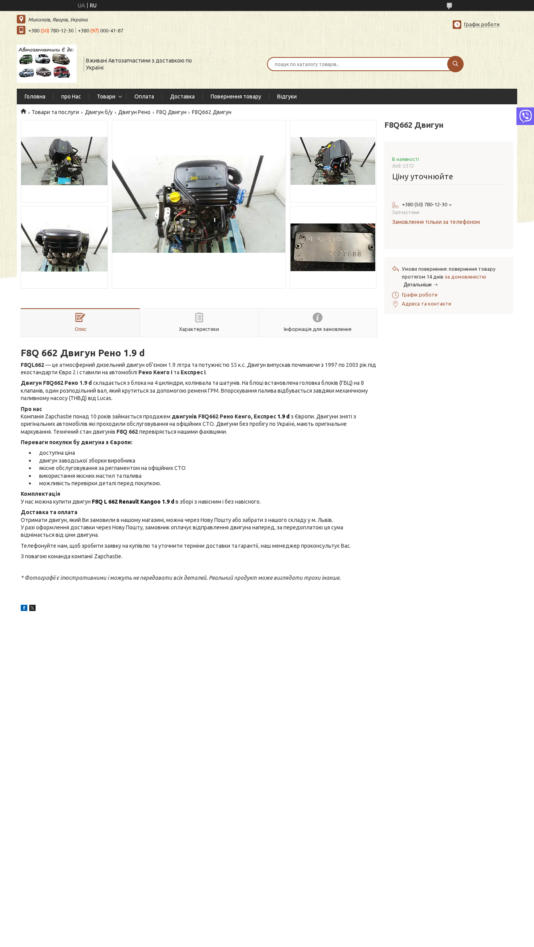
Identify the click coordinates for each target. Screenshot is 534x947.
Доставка (182, 96)
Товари (106, 96)
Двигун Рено (134, 112)
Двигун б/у (99, 112)
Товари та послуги (55, 112)
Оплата (144, 96)
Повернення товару (236, 96)
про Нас (71, 96)
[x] (32, 609)
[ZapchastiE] (47, 63)
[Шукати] (455, 64)
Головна (35, 96)
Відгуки (287, 96)
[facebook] (24, 609)
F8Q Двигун (171, 112)
